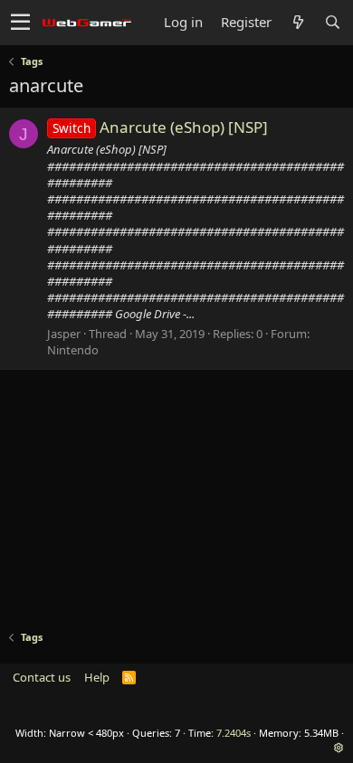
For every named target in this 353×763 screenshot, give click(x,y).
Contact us (42, 677)
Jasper (64, 333)
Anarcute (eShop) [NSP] (160, 127)
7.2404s (233, 732)
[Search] (332, 22)
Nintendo (73, 350)
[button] (20, 22)
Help (97, 677)
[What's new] (298, 22)
